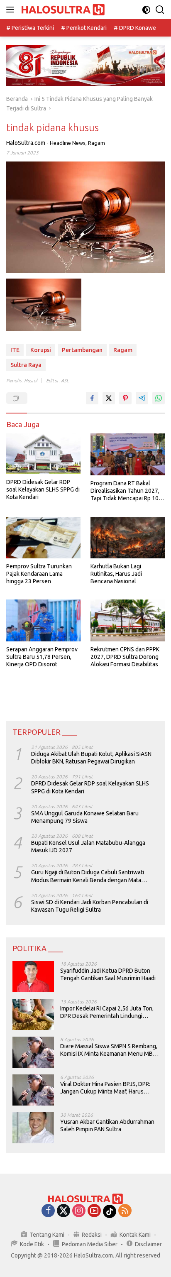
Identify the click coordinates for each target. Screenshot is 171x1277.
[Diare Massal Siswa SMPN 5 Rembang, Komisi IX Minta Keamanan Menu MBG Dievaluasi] (33, 1052)
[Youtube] (94, 1211)
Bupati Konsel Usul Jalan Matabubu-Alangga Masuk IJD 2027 (88, 846)
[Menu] (11, 9)
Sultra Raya (26, 365)
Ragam (96, 143)
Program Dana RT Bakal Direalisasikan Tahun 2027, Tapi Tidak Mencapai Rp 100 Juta (126, 491)
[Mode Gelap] (146, 10)
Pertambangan (82, 350)
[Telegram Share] (142, 398)
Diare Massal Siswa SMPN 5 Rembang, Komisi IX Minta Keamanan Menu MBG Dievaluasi (108, 1050)
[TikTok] (109, 1211)
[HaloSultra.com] (62, 10)
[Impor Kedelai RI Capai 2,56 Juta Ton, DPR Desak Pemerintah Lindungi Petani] (33, 1014)
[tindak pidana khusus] (43, 305)
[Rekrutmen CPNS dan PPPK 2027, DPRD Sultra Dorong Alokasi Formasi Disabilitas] (127, 620)
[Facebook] (48, 1211)
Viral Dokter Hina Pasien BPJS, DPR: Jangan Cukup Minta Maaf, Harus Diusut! (105, 1088)
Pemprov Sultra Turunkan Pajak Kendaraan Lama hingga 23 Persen (39, 574)
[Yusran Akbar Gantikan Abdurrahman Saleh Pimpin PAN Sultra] (33, 1127)
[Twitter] (63, 1211)
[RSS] (125, 1211)
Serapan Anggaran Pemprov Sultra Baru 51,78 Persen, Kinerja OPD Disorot (42, 657)
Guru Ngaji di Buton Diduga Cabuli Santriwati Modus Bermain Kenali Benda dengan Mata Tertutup (87, 876)
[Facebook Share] (92, 398)
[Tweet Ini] (109, 398)
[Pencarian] (160, 10)
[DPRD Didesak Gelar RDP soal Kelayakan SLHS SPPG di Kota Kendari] (43, 453)
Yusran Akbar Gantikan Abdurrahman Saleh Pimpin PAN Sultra (107, 1125)
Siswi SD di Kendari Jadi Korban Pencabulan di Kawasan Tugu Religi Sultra (89, 906)
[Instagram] (79, 1211)
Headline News (68, 143)
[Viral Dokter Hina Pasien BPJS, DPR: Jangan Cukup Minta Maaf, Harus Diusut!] (33, 1090)
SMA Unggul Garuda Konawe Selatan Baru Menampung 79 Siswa (85, 817)
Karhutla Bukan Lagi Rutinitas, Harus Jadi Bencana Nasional (116, 574)
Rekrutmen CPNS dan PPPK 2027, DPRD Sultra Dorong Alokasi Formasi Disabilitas (124, 657)
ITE (15, 350)
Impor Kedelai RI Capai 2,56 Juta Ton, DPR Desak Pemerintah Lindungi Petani (107, 1012)
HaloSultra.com (25, 142)
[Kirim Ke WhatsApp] (158, 398)
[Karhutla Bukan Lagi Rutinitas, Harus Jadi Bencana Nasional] (127, 537)
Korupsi (40, 350)
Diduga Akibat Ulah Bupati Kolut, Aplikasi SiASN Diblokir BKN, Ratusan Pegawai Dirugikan (91, 758)
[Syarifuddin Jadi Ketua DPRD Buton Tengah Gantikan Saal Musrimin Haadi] (33, 976)
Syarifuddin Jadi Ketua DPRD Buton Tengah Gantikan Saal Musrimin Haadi (108, 974)
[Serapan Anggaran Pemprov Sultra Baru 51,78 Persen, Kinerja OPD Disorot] (43, 620)
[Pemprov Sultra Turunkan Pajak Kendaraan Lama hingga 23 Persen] (43, 537)
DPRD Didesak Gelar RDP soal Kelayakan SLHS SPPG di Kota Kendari (43, 489)
